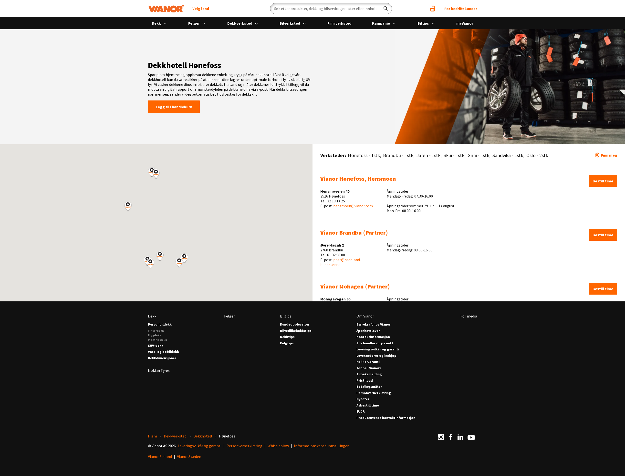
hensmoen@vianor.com (353, 205)
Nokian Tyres (159, 370)
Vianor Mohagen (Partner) (355, 286)
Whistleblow (278, 445)
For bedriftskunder (460, 8)
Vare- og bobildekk (163, 352)
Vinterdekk (156, 330)
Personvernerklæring (373, 393)
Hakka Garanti (368, 362)
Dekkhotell (202, 436)
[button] (128, 206)
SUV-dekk (155, 346)
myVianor (464, 23)
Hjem (152, 436)
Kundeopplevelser (295, 324)
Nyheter (362, 399)
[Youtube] (471, 437)
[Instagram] (441, 437)
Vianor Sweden (189, 456)
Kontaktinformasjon (373, 337)
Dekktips (287, 337)
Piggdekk (154, 335)
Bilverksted (290, 23)
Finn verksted (339, 23)
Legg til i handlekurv (174, 106)
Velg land (200, 8)
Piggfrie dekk (157, 340)
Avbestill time (367, 405)
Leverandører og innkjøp (376, 356)
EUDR (360, 411)
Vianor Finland (160, 456)
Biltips (423, 23)
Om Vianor (365, 316)
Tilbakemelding (369, 374)
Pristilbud (364, 380)
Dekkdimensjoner (162, 358)
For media (468, 316)
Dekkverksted (240, 23)
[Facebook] (451, 437)
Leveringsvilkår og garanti (377, 349)
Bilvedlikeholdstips (296, 331)
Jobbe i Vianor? (368, 368)
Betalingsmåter (369, 387)
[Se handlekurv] (433, 8)
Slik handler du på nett (374, 343)
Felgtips (287, 343)
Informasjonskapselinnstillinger (321, 445)
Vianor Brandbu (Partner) (354, 232)
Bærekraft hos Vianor (373, 324)
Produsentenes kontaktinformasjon (385, 418)
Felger (194, 23)
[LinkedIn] (460, 437)
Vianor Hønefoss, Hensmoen (358, 178)
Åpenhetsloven (368, 331)
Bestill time (603, 180)
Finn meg (609, 155)
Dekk (157, 23)
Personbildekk (160, 324)
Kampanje (381, 23)
